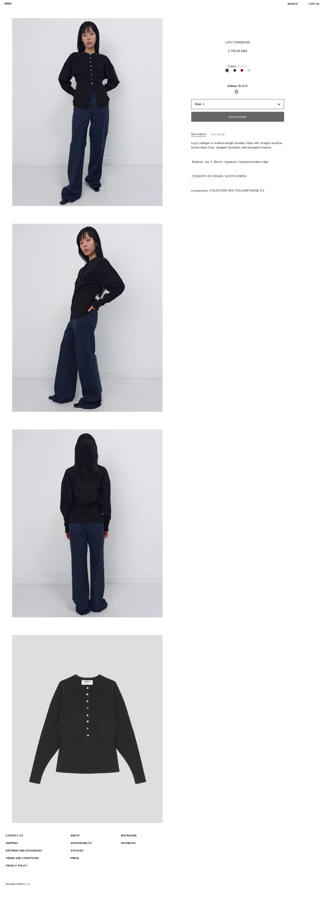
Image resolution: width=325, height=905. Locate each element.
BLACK (236, 91)
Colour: (238, 86)
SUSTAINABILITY (81, 843)
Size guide (218, 134)
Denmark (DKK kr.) (16, 884)
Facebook (128, 843)
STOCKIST (77, 850)
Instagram (129, 835)
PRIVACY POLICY (17, 865)
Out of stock (237, 117)
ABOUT (75, 835)
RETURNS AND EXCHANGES (24, 850)
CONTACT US (14, 835)
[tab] (201, 134)
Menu (7, 3)
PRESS (75, 858)
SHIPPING (12, 843)
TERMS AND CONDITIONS (22, 858)
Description (198, 134)
